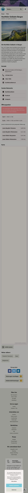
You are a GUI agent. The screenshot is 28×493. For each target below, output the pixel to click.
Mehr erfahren (14, 481)
